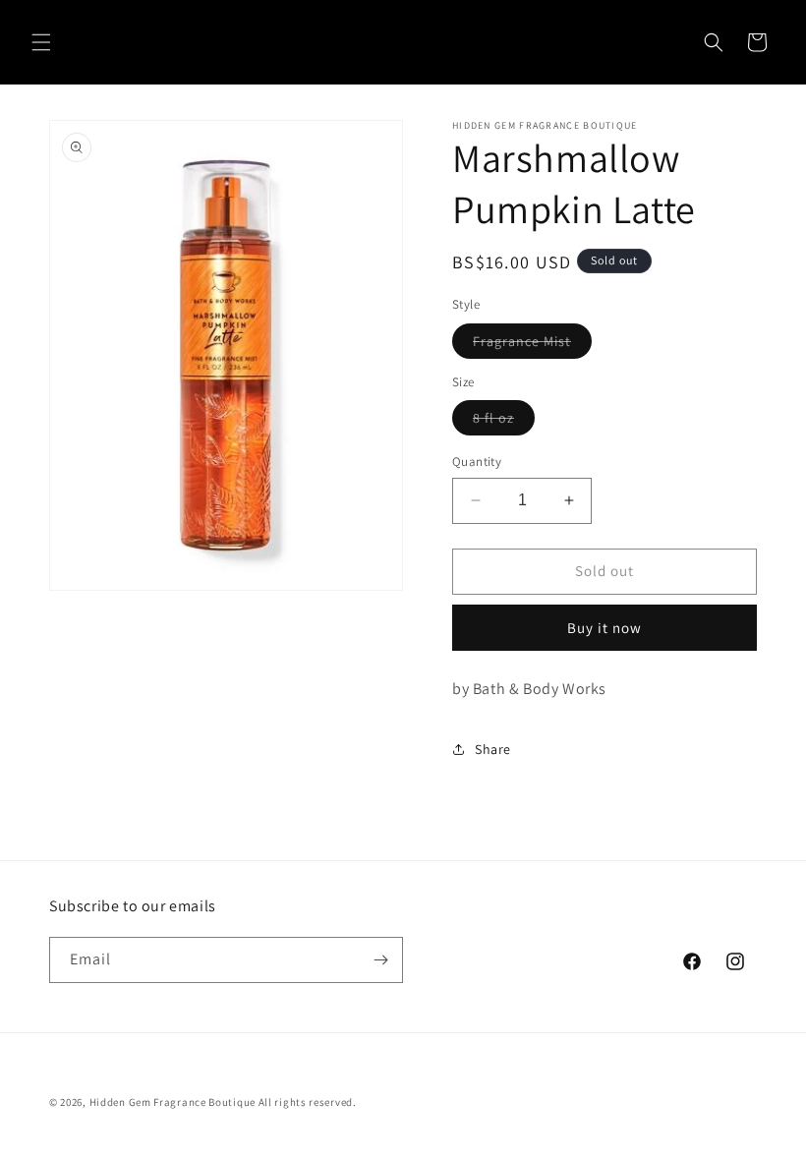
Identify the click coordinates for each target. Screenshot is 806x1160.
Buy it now (604, 627)
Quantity (476, 461)
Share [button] (493, 749)
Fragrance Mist (532, 345)
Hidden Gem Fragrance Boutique (172, 1102)
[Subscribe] (380, 960)
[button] (41, 42)
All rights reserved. (308, 1102)
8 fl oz (504, 421)
